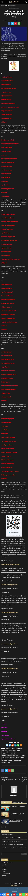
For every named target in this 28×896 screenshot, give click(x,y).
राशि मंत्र (9, 762)
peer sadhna (15, 755)
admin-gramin (7, 19)
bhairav (10, 750)
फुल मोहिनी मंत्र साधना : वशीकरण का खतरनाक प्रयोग (11, 841)
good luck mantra (19, 752)
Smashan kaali (5, 757)
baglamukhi (19, 748)
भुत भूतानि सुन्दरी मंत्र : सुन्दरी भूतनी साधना (21, 780)
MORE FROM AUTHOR (18, 802)
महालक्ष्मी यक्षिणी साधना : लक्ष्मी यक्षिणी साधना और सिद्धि (11, 837)
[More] (21, 745)
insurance (19, 888)
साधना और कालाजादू (8, 5)
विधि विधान (11, 56)
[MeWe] (15, 745)
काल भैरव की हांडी (4, 760)
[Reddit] (12, 745)
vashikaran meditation (19, 757)
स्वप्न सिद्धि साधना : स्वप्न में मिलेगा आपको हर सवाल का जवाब (12, 844)
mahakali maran (5, 753)
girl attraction (11, 752)
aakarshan (8, 748)
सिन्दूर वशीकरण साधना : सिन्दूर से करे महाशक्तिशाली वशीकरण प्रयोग (14, 847)
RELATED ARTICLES (6, 802)
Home (2, 5)
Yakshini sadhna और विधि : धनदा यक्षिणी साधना (7, 780)
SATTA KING (22, 755)
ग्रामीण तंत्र (15, 5)
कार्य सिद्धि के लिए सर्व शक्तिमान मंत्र (17, 806)
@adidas (14, 885)
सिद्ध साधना (4, 875)
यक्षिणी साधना (4, 869)
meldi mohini (12, 753)
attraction (14, 748)
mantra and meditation (7, 862)
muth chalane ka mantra (7, 755)
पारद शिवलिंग (10, 760)
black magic (4, 752)
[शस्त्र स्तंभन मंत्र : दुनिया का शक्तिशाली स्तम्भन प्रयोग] (5, 821)
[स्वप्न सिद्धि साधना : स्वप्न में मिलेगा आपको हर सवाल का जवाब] (5, 814)
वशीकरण (3, 871)
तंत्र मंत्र (4, 867)
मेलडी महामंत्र (4, 762)
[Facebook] (7, 745)
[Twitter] (10, 745)
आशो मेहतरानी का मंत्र (17, 758)
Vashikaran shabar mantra (7, 758)
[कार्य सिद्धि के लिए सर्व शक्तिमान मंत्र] (5, 808)
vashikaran (11, 757)
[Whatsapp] (18, 745)
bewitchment (4, 750)
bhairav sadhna (16, 750)
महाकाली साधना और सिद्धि (17, 760)
